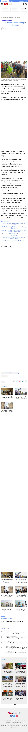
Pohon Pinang (9, 373)
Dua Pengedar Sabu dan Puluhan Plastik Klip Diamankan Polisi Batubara (8, 699)
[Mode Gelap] (23, 4)
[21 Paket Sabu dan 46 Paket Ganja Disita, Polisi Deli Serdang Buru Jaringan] (7, 666)
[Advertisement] (14, 45)
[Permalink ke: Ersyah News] (2, 28)
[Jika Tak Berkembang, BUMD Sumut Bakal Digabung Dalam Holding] (21, 391)
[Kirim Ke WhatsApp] (26, 381)
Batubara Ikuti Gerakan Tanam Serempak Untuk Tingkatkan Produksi (14, 238)
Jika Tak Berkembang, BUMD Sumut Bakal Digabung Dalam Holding (14, 227)
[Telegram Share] (23, 381)
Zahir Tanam (5, 376)
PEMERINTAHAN (8, 20)
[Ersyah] (8, 4)
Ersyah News (6, 28)
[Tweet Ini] (17, 381)
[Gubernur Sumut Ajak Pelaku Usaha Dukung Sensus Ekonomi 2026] (21, 589)
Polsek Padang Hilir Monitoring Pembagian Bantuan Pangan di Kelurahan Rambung (20, 685)
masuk (10, 621)
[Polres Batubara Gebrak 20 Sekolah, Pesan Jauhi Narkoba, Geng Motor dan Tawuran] (7, 679)
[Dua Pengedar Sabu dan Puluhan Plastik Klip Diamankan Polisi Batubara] (7, 693)
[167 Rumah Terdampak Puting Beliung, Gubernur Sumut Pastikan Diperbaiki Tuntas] (7, 405)
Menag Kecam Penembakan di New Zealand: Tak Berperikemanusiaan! (16, 653)
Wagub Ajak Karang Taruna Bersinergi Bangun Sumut (20, 699)
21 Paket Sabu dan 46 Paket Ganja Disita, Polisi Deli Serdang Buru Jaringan (16, 638)
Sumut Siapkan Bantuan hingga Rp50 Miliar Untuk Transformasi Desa (14, 241)
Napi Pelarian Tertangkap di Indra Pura (16, 643)
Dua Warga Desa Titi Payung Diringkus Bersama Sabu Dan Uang (16, 633)
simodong (16, 373)
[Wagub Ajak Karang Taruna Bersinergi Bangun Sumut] (20, 693)
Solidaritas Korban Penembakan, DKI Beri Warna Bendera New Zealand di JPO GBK (16, 648)
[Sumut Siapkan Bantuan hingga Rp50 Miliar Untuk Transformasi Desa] (21, 603)
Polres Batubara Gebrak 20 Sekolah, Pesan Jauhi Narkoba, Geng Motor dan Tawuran (7, 685)
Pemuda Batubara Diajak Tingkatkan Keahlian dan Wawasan (14, 224)
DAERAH (3, 20)
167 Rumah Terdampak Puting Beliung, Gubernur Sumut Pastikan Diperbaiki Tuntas (14, 231)
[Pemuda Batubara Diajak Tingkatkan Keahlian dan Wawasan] (7, 391)
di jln (3, 373)
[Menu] (2, 4)
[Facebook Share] (14, 381)
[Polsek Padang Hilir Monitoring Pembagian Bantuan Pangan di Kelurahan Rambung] (20, 679)
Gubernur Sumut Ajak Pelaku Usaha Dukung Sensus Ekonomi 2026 (14, 234)
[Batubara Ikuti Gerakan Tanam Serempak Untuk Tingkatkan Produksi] (7, 603)
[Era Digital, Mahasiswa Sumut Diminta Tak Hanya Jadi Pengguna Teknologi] (20, 666)
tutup (15, 704)
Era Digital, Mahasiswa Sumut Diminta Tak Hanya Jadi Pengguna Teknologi (20, 671)
